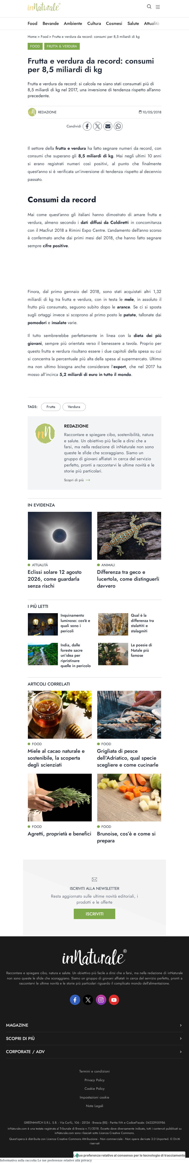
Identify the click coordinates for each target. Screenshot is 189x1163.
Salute (133, 23)
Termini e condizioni (94, 1071)
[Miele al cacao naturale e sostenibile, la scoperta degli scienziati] (60, 715)
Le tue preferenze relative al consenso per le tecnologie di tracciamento (129, 1155)
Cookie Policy (95, 1088)
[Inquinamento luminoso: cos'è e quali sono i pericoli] (43, 624)
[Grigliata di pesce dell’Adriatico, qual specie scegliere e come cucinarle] (129, 715)
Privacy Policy (95, 1080)
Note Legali (94, 1105)
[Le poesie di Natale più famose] (113, 654)
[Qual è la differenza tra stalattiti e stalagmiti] (113, 624)
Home (32, 36)
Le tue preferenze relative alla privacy (65, 1160)
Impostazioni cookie (94, 1097)
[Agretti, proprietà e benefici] (60, 797)
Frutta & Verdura (62, 46)
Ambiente (73, 23)
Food (32, 23)
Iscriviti (94, 914)
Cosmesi (114, 23)
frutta (51, 406)
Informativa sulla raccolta (18, 1160)
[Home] (44, 7)
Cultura (94, 23)
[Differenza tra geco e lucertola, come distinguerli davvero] (129, 536)
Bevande (51, 23)
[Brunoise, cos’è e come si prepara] (129, 797)
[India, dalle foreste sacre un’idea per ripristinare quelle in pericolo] (43, 654)
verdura (74, 406)
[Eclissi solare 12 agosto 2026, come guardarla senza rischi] (60, 536)
